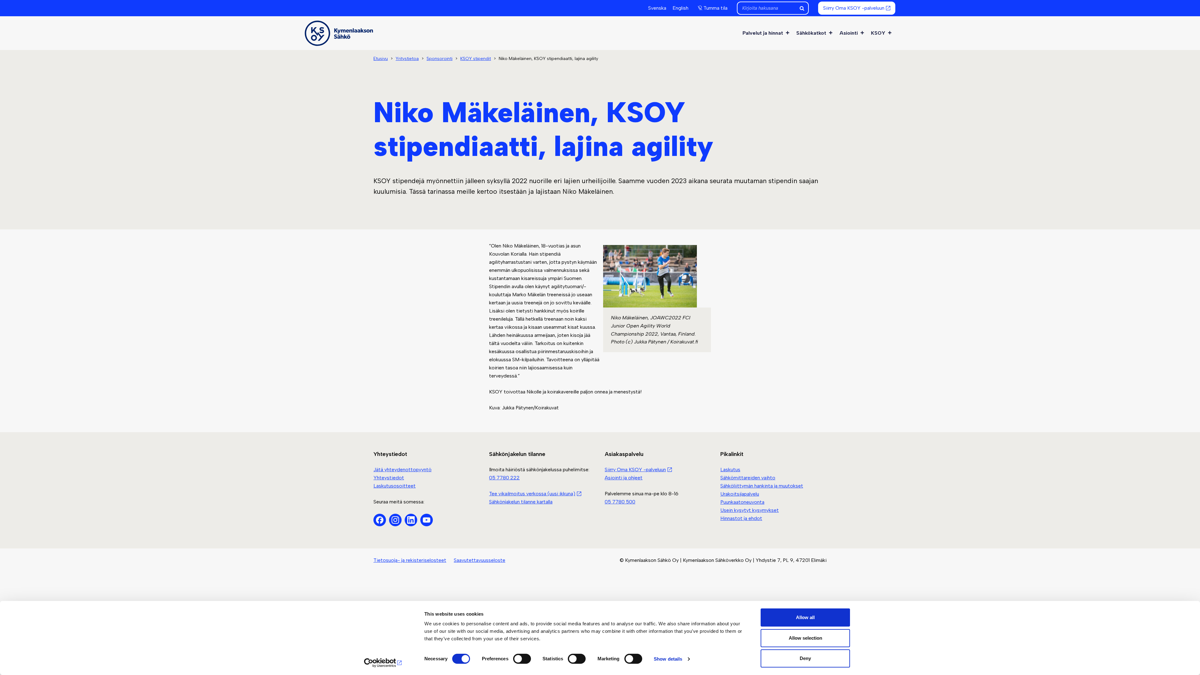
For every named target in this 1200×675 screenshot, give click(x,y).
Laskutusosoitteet (394, 486)
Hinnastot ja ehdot (741, 518)
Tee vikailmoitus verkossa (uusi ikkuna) (532, 494)
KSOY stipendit (475, 58)
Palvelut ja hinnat (762, 33)
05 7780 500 (620, 502)
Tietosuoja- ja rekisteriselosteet (409, 560)
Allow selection (805, 638)
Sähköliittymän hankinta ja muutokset (761, 486)
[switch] (522, 659)
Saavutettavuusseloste (479, 560)
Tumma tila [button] (715, 8)
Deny (805, 658)
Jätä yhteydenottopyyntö (402, 469)
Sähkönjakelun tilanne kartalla (520, 502)
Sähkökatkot (811, 33)
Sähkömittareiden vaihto (747, 478)
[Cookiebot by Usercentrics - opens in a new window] (383, 663)
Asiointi (848, 33)
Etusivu (380, 58)
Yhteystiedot (388, 478)
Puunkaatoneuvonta (742, 502)
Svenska (657, 8)
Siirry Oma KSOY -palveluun (853, 8)
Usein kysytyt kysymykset (749, 510)
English (680, 8)
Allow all (805, 617)
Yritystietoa (407, 58)
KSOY (878, 33)
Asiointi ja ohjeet (623, 478)
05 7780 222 (504, 478)
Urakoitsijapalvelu (739, 494)
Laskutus (730, 469)
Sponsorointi (439, 58)
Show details (668, 659)
